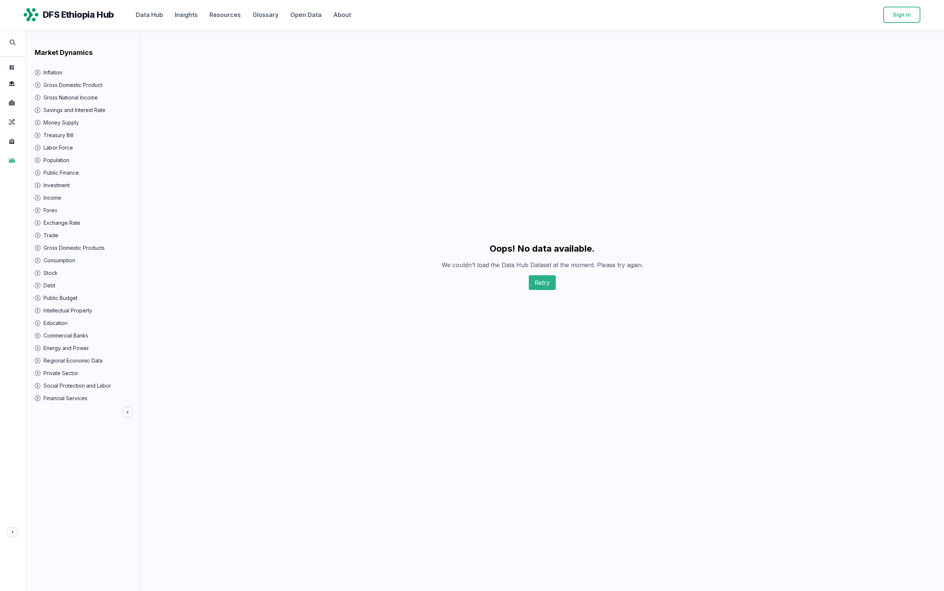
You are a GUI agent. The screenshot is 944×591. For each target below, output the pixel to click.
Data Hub (149, 14)
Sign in (902, 14)
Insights (186, 14)
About (342, 14)
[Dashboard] (11, 67)
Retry (542, 282)
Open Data (306, 14)
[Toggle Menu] (12, 532)
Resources (225, 14)
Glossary (265, 14)
